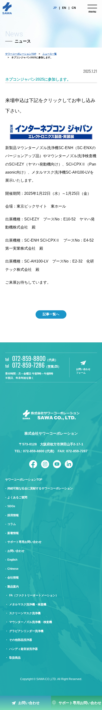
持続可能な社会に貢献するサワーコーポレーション (40, 488)
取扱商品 (15, 657)
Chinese (13, 568)
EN (64, 8)
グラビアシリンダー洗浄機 (26, 631)
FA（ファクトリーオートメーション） (33, 595)
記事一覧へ (51, 314)
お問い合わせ (29, 703)
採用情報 (13, 515)
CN (74, 8)
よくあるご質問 (17, 497)
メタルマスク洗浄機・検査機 (27, 604)
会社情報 (13, 577)
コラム (11, 524)
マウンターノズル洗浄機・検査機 (30, 622)
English (12, 559)
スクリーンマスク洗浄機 (25, 613)
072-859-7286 (36, 364)
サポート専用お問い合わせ (80, 703)
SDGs (11, 506)
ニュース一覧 (49, 54)
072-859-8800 (35, 358)
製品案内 (13, 586)
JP (55, 8)
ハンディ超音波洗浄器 (23, 649)
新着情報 (13, 533)
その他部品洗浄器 (20, 640)
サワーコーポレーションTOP (20, 54)
